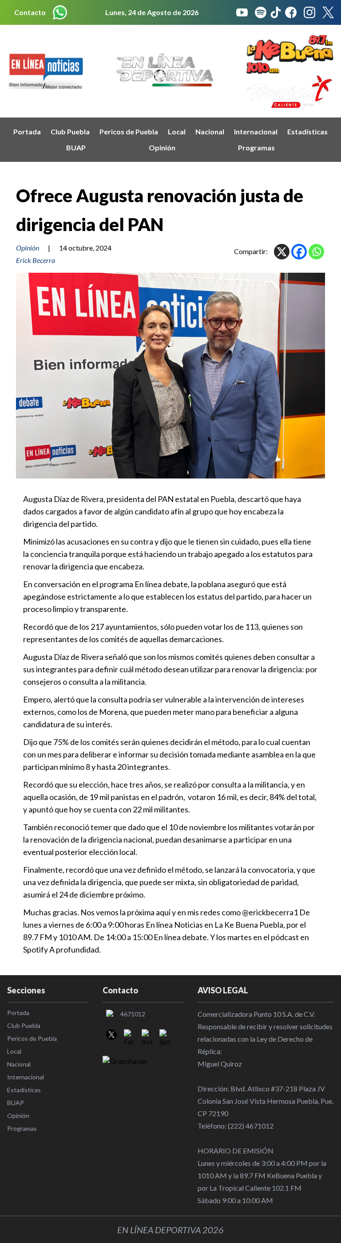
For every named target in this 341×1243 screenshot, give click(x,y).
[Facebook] (299, 251)
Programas (256, 147)
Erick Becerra (35, 260)
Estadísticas (307, 131)
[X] (281, 251)
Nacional (209, 131)
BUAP (76, 147)
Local (177, 131)
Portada (27, 131)
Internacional (256, 131)
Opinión (162, 147)
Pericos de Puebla (128, 131)
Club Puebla (70, 131)
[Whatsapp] (316, 251)
